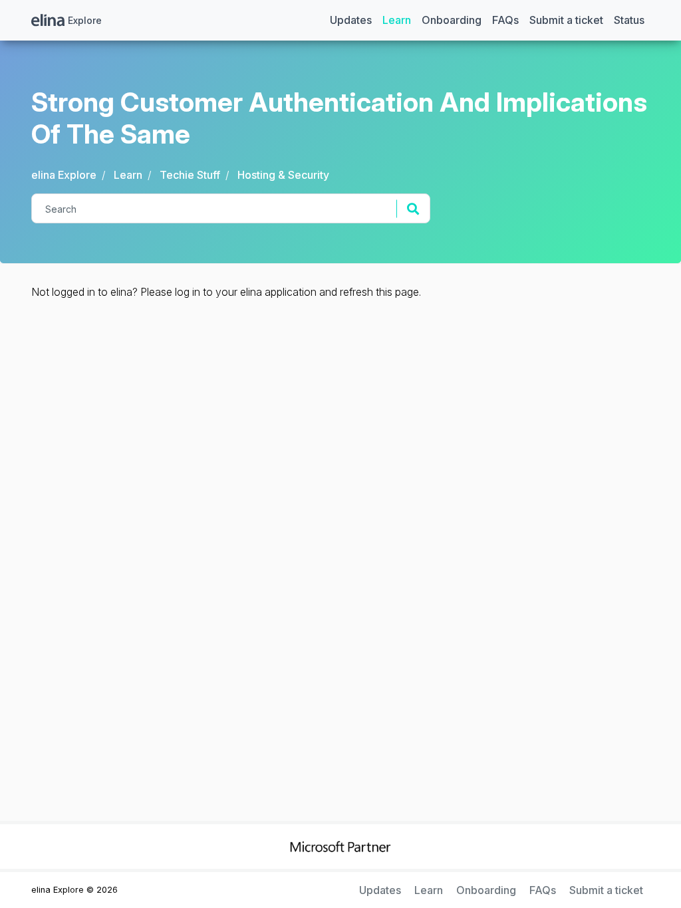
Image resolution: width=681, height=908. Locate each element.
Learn (396, 20)
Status (629, 20)
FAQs (505, 20)
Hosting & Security (283, 174)
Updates (351, 20)
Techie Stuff (190, 174)
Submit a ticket (566, 20)
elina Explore (63, 174)
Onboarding (451, 20)
